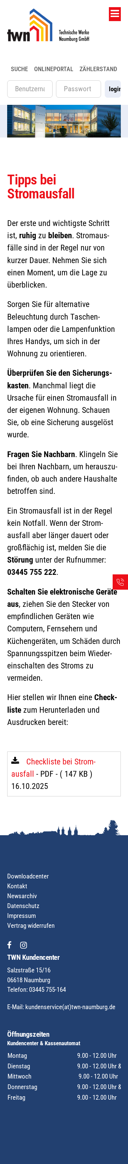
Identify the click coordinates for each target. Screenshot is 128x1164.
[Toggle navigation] (115, 14)
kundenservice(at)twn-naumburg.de (70, 1007)
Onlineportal (53, 68)
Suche (19, 68)
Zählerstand (98, 68)
